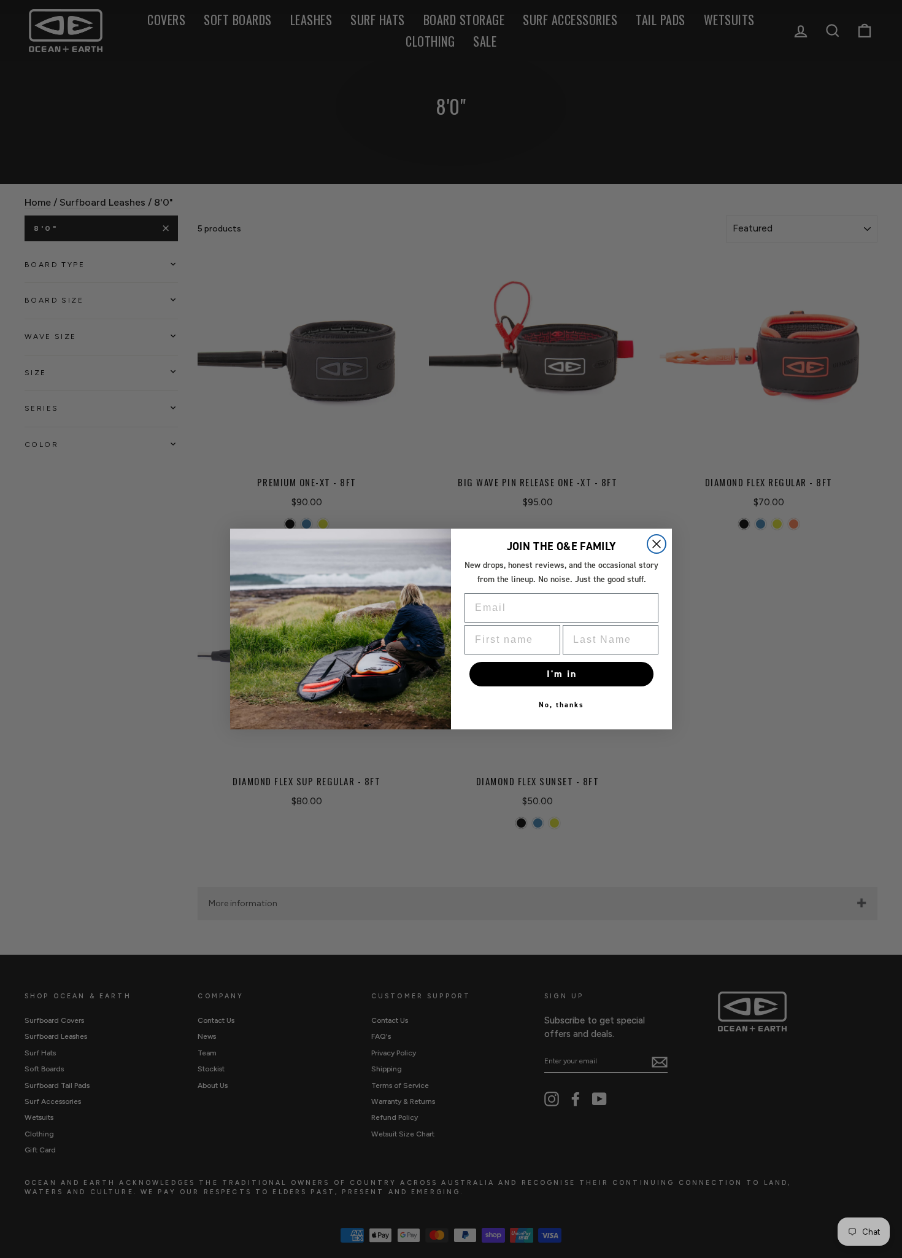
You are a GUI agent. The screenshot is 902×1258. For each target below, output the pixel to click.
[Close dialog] (656, 544)
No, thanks (561, 705)
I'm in (562, 673)
